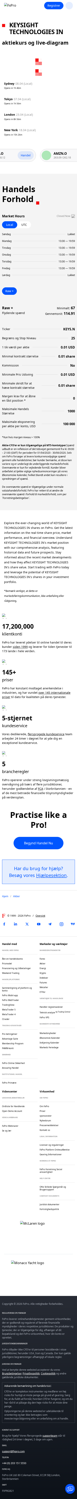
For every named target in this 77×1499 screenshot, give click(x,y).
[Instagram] (61, 924)
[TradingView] (73, 924)
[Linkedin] (16, 924)
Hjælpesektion (51, 875)
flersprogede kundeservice (46, 734)
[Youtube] (39, 924)
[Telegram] (50, 924)
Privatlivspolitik (31, 1373)
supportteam (50, 1435)
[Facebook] (4, 924)
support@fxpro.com (13, 1451)
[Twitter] (27, 924)
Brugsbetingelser (11, 1373)
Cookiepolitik (48, 1373)
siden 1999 (20, 647)
